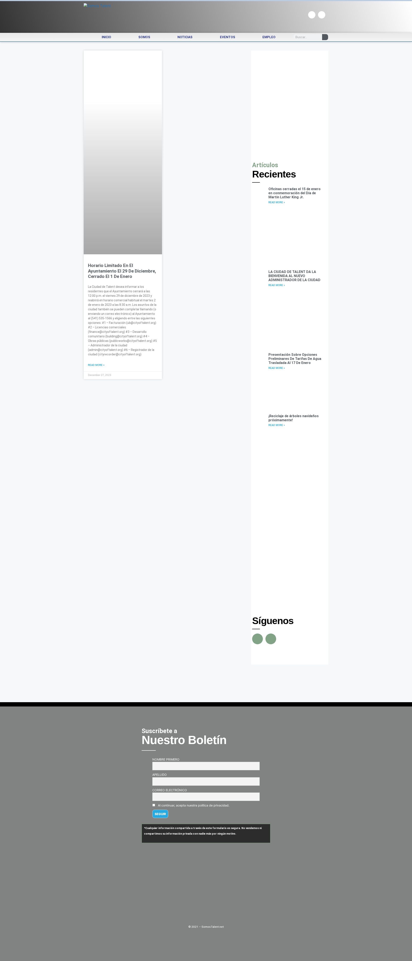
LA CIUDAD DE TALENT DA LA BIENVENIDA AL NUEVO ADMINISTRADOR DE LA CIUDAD (294, 276)
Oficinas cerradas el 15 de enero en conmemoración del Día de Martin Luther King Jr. (294, 193)
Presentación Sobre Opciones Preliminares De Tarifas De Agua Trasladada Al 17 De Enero (294, 359)
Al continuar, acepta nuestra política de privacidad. (193, 805)
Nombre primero (165, 759)
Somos (144, 37)
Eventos (227, 37)
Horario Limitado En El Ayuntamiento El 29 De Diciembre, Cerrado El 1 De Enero (122, 271)
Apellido (159, 774)
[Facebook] (311, 14)
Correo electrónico (169, 790)
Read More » (96, 365)
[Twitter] (321, 14)
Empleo (269, 37)
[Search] (325, 37)
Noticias (184, 37)
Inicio (106, 37)
